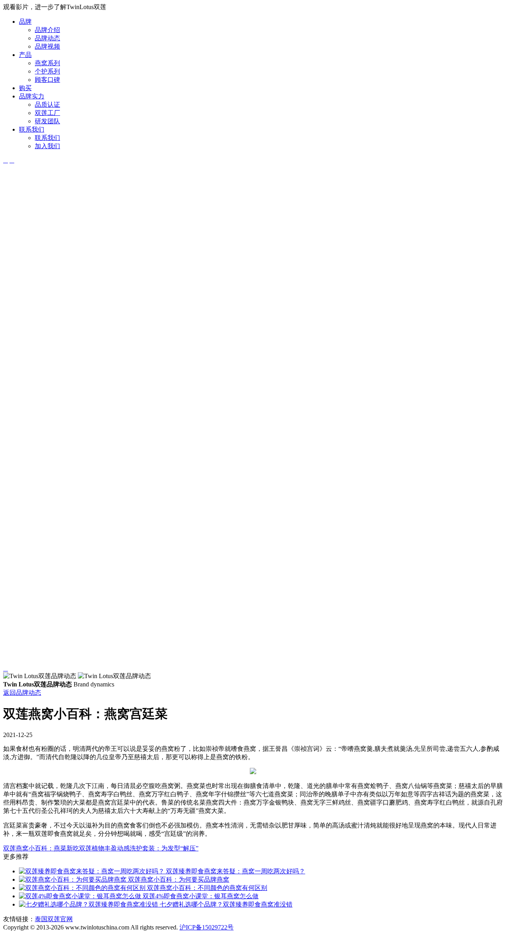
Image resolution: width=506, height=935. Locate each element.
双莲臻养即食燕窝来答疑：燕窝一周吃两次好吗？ (234, 871)
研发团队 (47, 121)
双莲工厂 (47, 112)
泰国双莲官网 (54, 919)
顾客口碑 (47, 79)
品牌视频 (47, 46)
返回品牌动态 (22, 692)
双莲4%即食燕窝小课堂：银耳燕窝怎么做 (200, 896)
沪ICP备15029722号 (206, 927)
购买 (25, 88)
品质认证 (47, 104)
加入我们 (47, 146)
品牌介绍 (47, 29)
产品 (25, 54)
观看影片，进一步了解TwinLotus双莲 (54, 7)
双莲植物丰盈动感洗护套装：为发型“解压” (138, 848)
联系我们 (31, 129)
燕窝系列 (47, 63)
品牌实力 (31, 96)
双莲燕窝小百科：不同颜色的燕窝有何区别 (206, 887)
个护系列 (47, 71)
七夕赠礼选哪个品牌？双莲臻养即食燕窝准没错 (225, 904)
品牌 (25, 21)
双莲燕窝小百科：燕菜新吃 (41, 848)
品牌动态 (47, 38)
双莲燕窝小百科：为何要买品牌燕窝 (177, 879)
